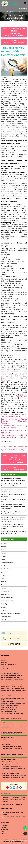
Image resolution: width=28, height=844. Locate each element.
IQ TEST (3, 722)
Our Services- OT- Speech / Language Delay (12, 778)
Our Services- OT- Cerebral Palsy (11, 766)
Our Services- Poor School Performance (10, 743)
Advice (3, 550)
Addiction (4, 546)
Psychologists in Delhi (8, 664)
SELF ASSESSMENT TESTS (14, 42)
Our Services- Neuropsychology (11, 726)
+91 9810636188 (23, 8)
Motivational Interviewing (9, 705)
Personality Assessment (9, 724)
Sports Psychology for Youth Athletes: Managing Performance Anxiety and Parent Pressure (13, 519)
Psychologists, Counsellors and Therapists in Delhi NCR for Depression (13, 479)
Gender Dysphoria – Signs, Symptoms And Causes (14, 415)
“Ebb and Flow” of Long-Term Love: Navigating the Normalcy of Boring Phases (12, 526)
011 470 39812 (18, 804)
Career (3, 559)
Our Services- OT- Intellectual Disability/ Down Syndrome (11, 772)
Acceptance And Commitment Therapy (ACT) (13, 699)
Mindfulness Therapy (8, 701)
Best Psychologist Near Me (10, 673)
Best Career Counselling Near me (12, 683)
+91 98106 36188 (13, 638)
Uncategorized (6, 616)
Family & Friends (6, 569)
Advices (3, 553)
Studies (3, 610)
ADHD (3, 741)
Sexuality (4, 604)
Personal (4, 588)
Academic (4, 543)
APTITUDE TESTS (5, 728)
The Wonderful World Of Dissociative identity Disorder (14, 436)
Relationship (5, 594)
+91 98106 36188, (8, 804)
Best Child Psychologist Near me (11, 685)
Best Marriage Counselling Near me (12, 687)
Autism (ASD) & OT (6, 761)
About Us (4, 661)
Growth (3, 572)
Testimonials (5, 829)
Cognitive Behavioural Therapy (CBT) (13, 703)
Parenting (4, 585)
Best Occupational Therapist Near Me (13, 679)
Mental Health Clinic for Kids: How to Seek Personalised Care (12, 485)
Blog (2, 666)
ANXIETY (3, 739)
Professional (5, 591)
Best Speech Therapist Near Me (11, 681)
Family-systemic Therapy (9, 707)
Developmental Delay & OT (9, 759)
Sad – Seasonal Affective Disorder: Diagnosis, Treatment (14, 421)
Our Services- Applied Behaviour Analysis (11, 749)
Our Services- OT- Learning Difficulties (13, 775)
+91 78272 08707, (8, 817)
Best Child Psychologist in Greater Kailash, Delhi (12, 490)
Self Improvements (7, 601)
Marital (3, 581)
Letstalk (3, 578)
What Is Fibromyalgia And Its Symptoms (14, 431)
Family (3, 566)
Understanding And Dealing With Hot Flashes (14, 427)
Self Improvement (7, 597)
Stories (3, 607)
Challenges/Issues (7, 562)
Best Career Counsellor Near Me (11, 675)
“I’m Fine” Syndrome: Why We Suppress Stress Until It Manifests (13, 513)
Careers (3, 827)
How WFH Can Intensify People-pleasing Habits (14, 500)
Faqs (2, 833)
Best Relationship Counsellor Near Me (13, 690)
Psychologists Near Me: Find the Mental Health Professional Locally (13, 532)
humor (3, 575)
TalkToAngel (20, 396)
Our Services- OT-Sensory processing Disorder (13, 769)
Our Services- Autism (7, 737)
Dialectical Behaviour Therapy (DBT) (12, 713)
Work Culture (5, 620)
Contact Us (14, 643)
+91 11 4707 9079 (20, 817)
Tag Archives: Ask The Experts (10, 613)
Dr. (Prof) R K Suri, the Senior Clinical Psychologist (14, 378)
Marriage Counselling (8, 709)
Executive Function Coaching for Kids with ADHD (13, 495)
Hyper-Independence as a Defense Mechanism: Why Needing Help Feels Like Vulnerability (13, 506)
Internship (4, 825)
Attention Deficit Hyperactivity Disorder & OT (11, 763)
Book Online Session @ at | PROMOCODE (14, 32)
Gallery (3, 831)
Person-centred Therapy (9, 711)
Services (4, 663)
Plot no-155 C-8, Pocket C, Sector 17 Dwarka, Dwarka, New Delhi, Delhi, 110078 (14, 799)
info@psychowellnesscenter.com (17, 11)
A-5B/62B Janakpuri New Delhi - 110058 (13, 813)
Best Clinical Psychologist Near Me (12, 689)
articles (3, 556)
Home (3, 659)
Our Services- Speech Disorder (11, 746)
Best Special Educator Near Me (11, 677)
